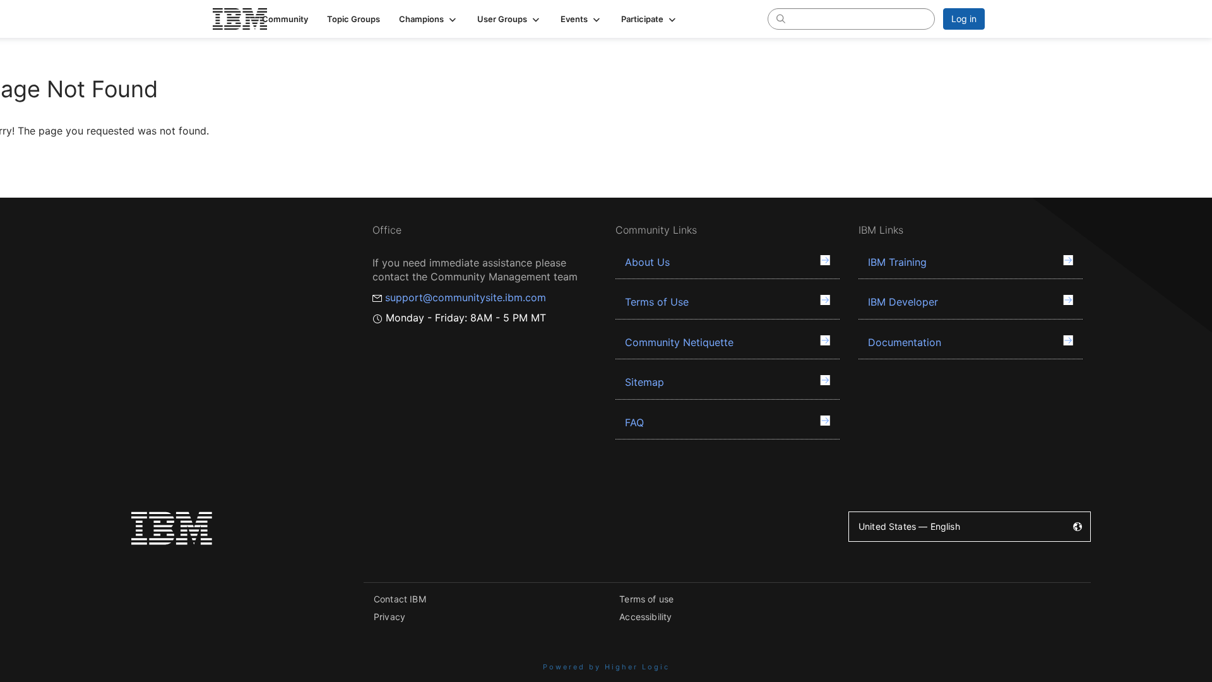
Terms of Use (657, 302)
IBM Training (897, 262)
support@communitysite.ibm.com (465, 297)
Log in (964, 18)
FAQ (634, 422)
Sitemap (644, 382)
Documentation (904, 342)
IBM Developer (903, 302)
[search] (781, 18)
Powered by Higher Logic (606, 666)
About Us (647, 262)
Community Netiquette (679, 342)
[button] (428, 18)
